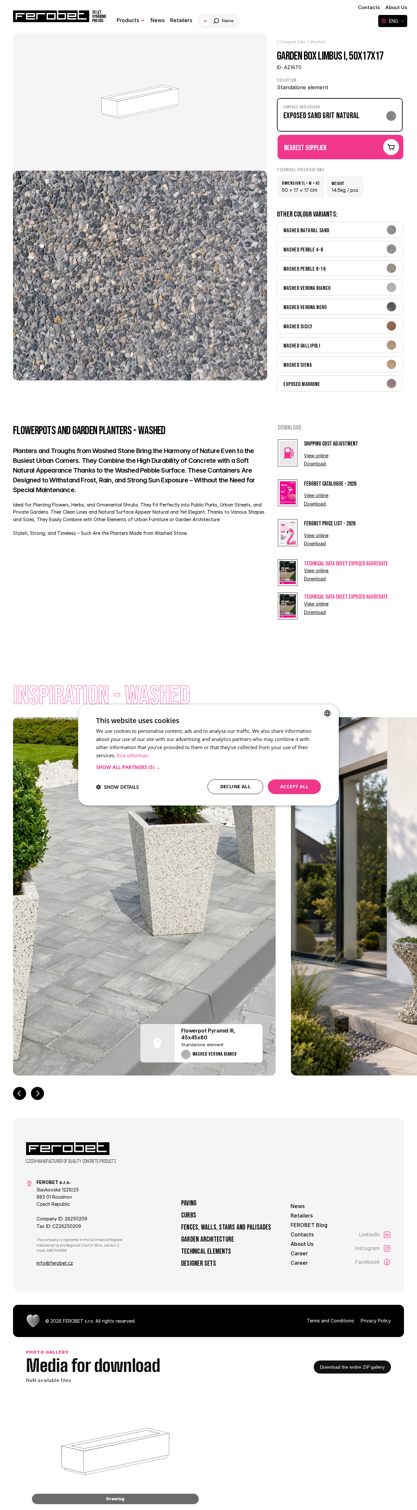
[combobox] (327, 713)
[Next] (37, 1093)
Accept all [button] (294, 786)
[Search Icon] (219, 21)
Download (315, 463)
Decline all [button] (235, 786)
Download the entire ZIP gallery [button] (352, 1367)
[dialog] (208, 755)
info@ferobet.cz (54, 1263)
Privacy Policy (376, 1320)
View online (316, 455)
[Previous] (19, 1093)
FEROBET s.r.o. (78, 1321)
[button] (208, 767)
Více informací (133, 755)
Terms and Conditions (330, 1320)
